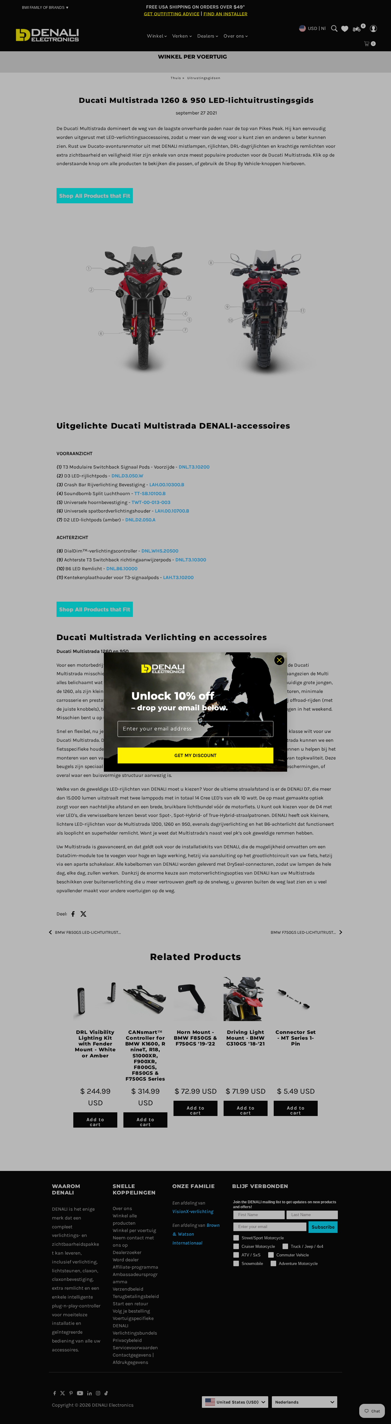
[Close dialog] (279, 660)
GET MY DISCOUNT (195, 755)
